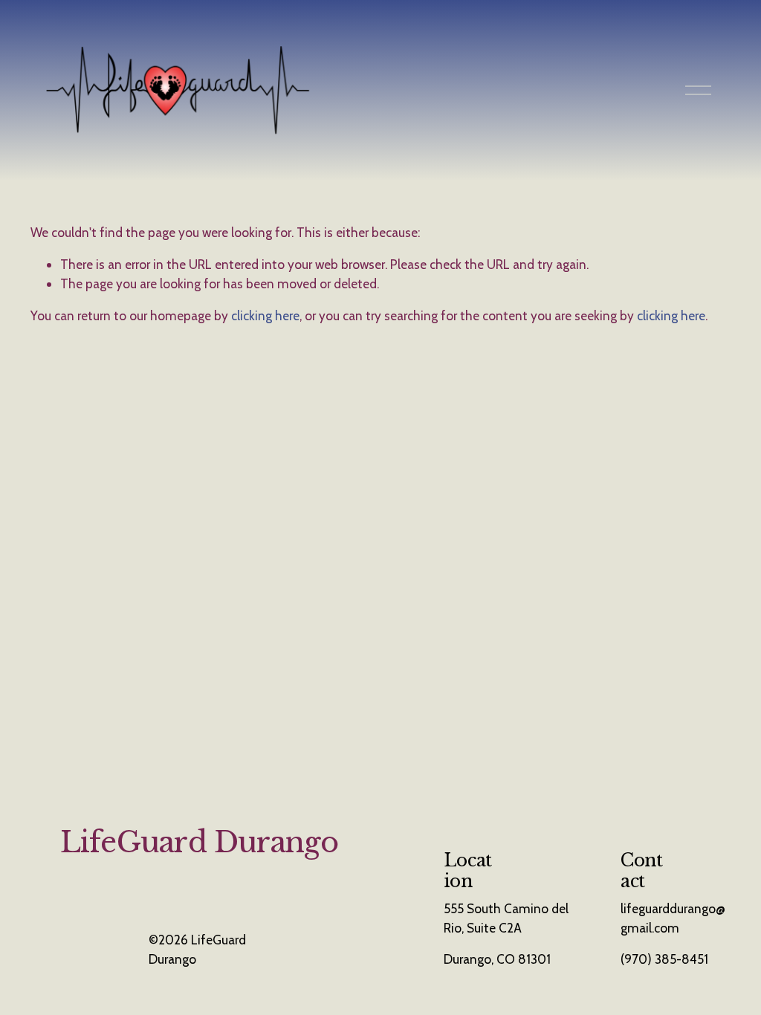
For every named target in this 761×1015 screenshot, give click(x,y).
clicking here (265, 315)
